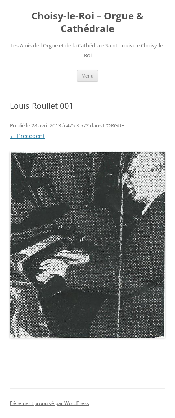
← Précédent (27, 136)
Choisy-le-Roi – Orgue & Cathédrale (87, 22)
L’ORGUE (113, 125)
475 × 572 (77, 125)
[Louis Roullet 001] (87, 244)
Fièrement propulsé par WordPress (49, 403)
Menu (87, 76)
